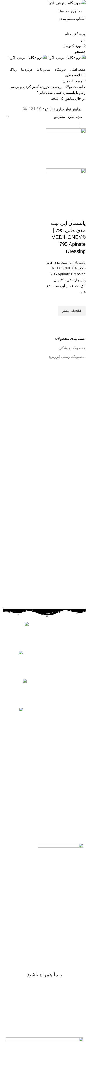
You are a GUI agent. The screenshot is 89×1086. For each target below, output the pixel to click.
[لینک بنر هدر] (44, 543)
